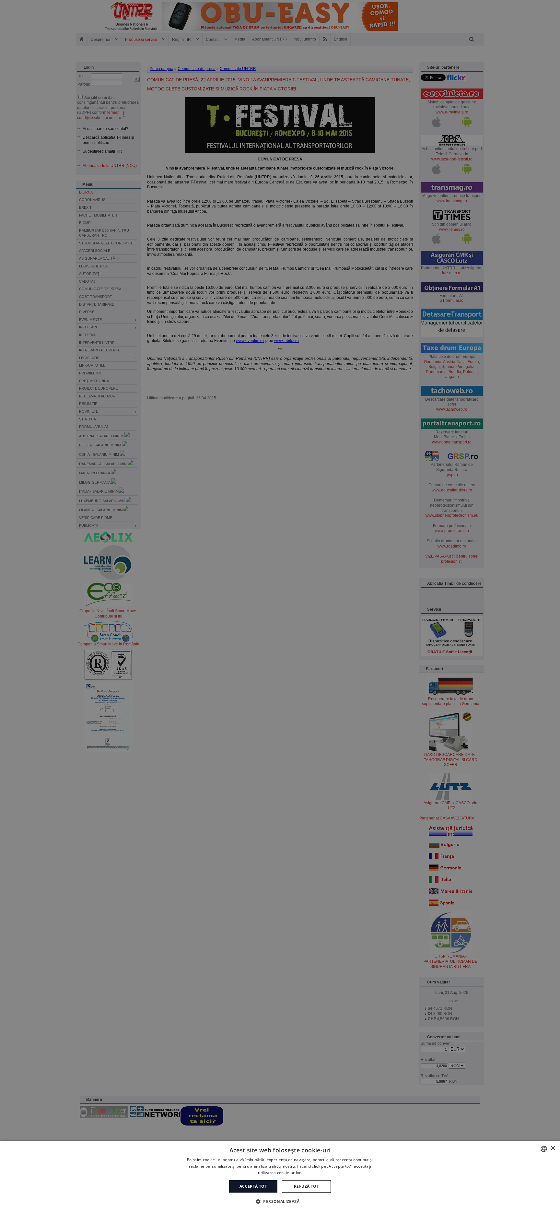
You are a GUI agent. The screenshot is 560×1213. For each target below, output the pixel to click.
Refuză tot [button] (306, 1186)
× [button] (552, 1148)
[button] (280, 1201)
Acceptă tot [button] (253, 1186)
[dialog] (280, 1177)
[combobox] (544, 1149)
